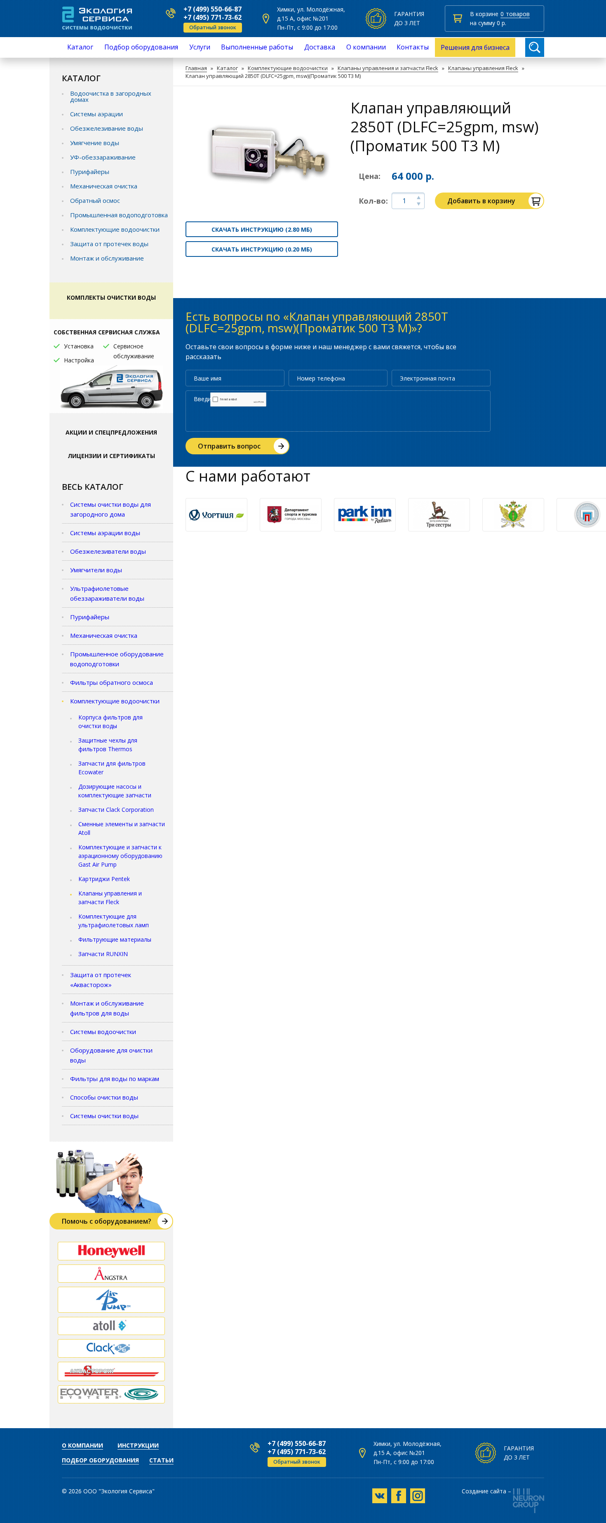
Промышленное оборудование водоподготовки (117, 659)
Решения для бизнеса (475, 47)
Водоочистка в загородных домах (110, 96)
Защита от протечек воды (109, 244)
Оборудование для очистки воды (111, 1055)
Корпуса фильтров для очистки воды (110, 721)
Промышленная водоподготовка (119, 215)
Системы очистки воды (104, 1116)
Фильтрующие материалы (114, 939)
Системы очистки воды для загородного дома (110, 509)
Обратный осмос (95, 200)
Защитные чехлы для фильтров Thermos (107, 744)
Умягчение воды (94, 143)
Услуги (199, 47)
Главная (196, 68)
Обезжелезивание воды (106, 128)
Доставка (319, 47)
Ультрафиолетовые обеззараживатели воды (107, 593)
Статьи (161, 1460)
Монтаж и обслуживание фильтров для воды (107, 1008)
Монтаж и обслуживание (107, 258)
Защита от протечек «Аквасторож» (100, 980)
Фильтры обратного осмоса (111, 682)
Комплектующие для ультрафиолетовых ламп (113, 920)
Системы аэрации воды (105, 533)
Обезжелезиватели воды (108, 551)
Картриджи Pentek (104, 879)
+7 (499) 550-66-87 (212, 9)
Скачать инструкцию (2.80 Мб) (261, 229)
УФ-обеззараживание (103, 157)
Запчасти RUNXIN (103, 954)
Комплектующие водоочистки (288, 68)
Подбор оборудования (141, 47)
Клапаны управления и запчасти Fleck (388, 68)
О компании (366, 47)
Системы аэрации (96, 114)
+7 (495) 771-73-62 (212, 17)
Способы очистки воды (104, 1097)
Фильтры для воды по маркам (114, 1078)
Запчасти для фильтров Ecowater (112, 767)
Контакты (413, 47)
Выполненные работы (257, 47)
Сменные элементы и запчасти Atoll (121, 828)
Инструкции (138, 1445)
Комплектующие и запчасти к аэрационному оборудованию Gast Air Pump (120, 855)
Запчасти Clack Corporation (116, 809)
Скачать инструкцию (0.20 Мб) (261, 249)
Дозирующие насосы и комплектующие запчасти (114, 791)
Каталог (80, 47)
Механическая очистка (103, 186)
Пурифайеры (89, 171)
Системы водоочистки (103, 1031)
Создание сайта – (486, 1491)
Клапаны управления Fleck (483, 68)
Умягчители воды (96, 570)
